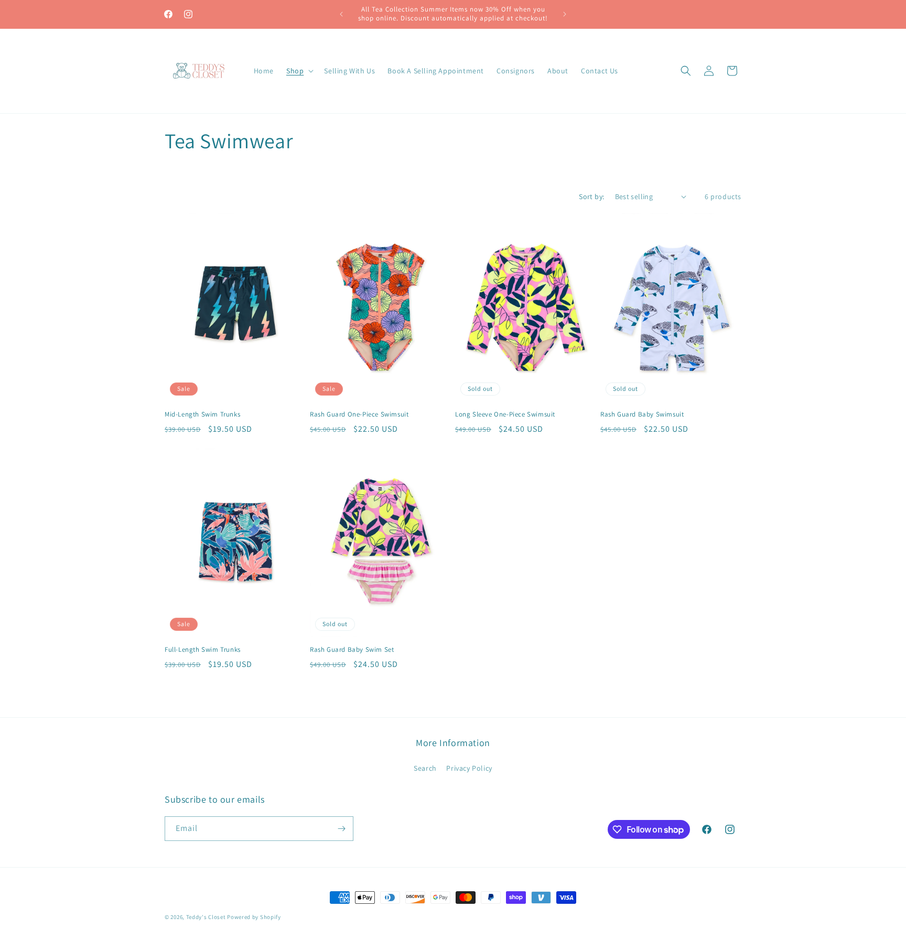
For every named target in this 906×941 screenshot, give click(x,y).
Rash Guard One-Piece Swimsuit (359, 414)
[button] (299, 71)
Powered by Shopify (254, 917)
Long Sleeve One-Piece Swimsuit (505, 414)
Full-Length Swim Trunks (203, 649)
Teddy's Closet (206, 917)
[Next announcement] (564, 14)
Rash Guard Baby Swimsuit (642, 414)
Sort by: (591, 196)
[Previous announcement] (341, 14)
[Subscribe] (341, 828)
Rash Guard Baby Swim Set (352, 649)
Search (425, 768)
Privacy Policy (469, 768)
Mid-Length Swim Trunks (202, 414)
